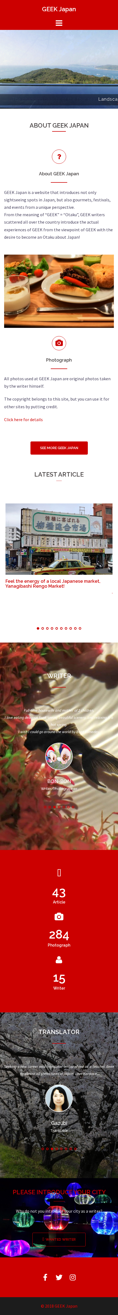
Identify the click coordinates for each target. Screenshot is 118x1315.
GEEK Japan (59, 9)
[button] (59, 448)
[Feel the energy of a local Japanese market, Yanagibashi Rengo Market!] (59, 538)
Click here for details (23, 419)
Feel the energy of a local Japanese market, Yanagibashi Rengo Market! (52, 584)
